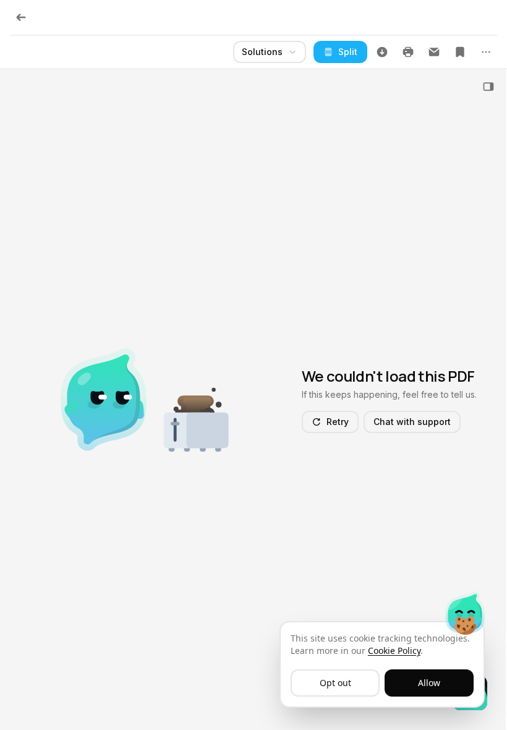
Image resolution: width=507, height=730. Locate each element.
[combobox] (269, 52)
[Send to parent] (434, 52)
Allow (429, 683)
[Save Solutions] (460, 52)
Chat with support (412, 421)
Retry (337, 421)
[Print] (408, 52)
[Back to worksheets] (21, 17)
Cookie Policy (394, 650)
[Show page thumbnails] (488, 87)
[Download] (382, 52)
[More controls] (486, 52)
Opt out (335, 683)
